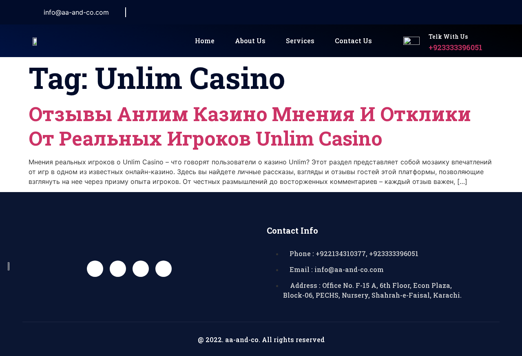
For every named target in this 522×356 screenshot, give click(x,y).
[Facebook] (406, 12)
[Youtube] (141, 269)
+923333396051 (455, 47)
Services (300, 40)
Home (205, 40)
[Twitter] (424, 12)
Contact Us (353, 40)
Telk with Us (448, 36)
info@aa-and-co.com (76, 12)
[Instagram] (461, 12)
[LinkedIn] (442, 12)
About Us (250, 40)
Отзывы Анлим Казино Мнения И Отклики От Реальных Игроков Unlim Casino (250, 126)
